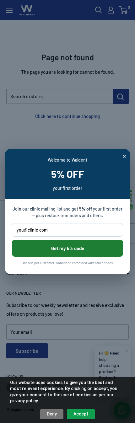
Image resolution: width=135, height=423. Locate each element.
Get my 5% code (67, 248)
